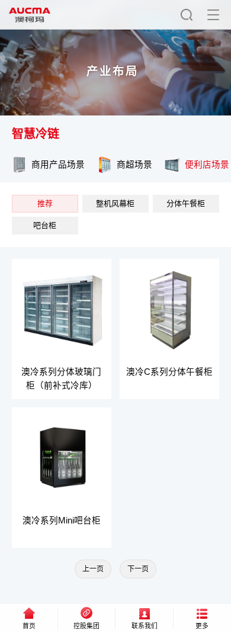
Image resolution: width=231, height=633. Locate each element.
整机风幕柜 (115, 203)
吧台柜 (44, 225)
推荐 (45, 203)
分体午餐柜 (185, 203)
